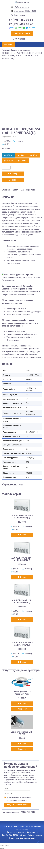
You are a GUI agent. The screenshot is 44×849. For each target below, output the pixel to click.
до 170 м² (8, 155)
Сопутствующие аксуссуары (21, 670)
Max (12, 28)
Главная (5, 50)
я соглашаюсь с (19, 799)
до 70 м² (34, 155)
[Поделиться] (6, 845)
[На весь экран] (3, 845)
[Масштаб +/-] (1, 845)
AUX (18, 53)
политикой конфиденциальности (19, 799)
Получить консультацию (17, 805)
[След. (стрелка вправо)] (3, 848)
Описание (6, 190)
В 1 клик (12, 180)
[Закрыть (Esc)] (8, 845)
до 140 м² (22, 161)
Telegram (31, 28)
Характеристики (28, 190)
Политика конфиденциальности (22, 838)
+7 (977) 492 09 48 (21, 24)
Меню (10, 44)
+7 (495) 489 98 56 (21, 19)
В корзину (12, 173)
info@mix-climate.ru (21, 7)
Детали (16, 190)
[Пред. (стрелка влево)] (1, 848)
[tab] (6, 188)
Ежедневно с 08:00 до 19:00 (25, 11)
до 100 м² (8, 161)
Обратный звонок (22, 33)
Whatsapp (21, 28)
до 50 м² (21, 155)
